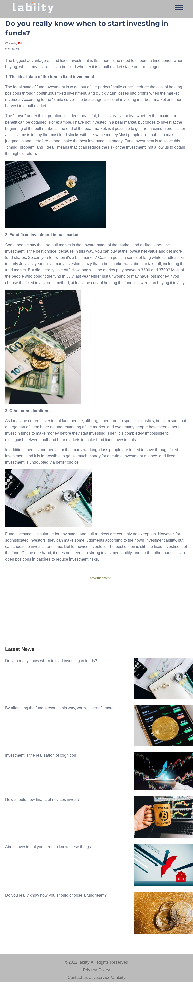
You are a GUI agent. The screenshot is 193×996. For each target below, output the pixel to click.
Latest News (19, 649)
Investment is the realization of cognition (40, 755)
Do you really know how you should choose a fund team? (56, 895)
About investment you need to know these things (48, 847)
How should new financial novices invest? (42, 799)
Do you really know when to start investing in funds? (51, 661)
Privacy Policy (96, 970)
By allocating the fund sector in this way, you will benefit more (59, 708)
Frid (20, 43)
